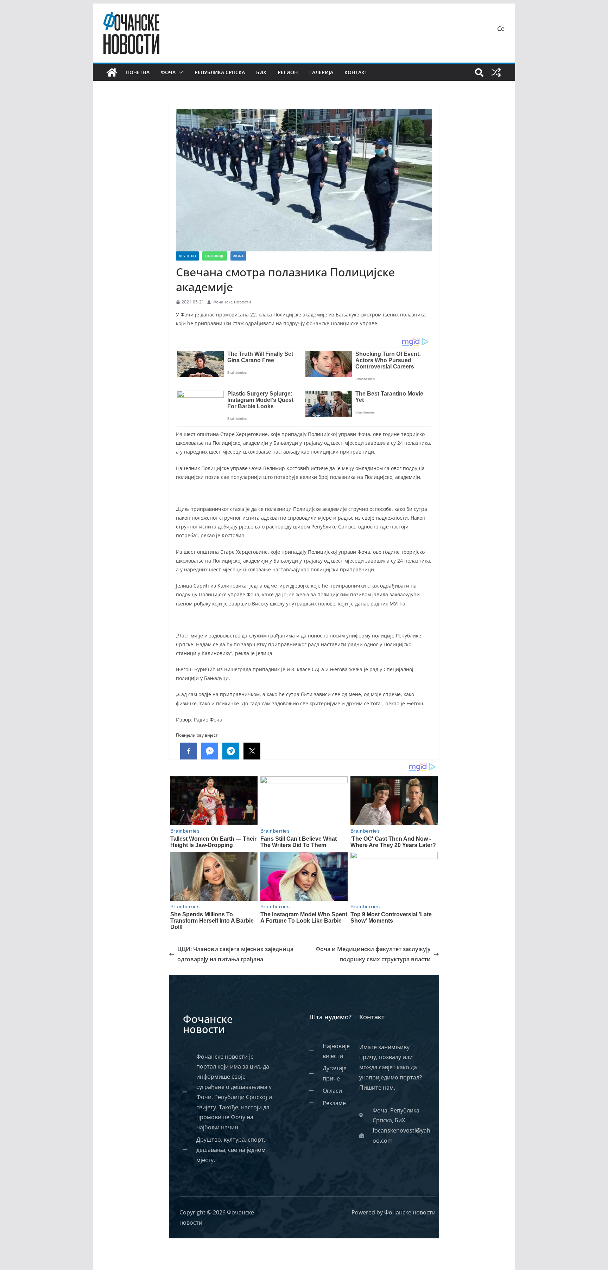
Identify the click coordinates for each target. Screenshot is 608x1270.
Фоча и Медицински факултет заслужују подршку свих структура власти (373, 954)
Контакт (355, 72)
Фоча (168, 72)
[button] (179, 72)
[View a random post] (496, 72)
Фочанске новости (232, 302)
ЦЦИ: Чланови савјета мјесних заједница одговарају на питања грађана (235, 954)
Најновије (214, 256)
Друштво (187, 256)
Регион (288, 72)
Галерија (321, 72)
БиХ (261, 72)
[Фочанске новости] (111, 72)
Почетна (138, 72)
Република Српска (220, 72)
